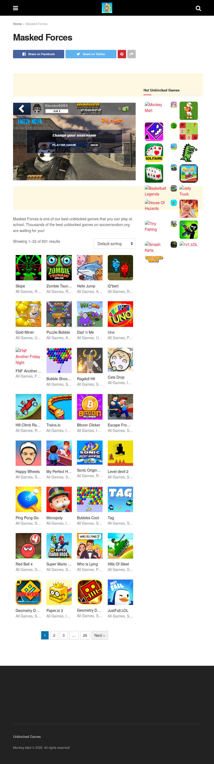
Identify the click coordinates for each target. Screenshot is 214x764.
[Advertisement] (108, 85)
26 (85, 635)
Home (17, 23)
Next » (99, 635)
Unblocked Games (27, 736)
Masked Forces (36, 23)
